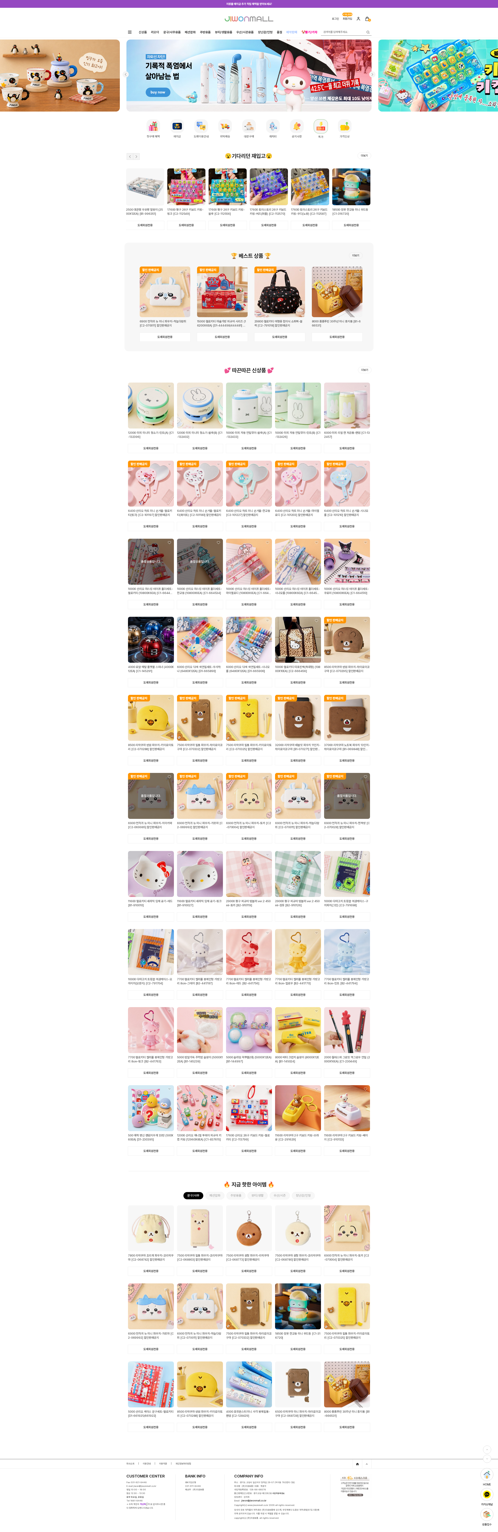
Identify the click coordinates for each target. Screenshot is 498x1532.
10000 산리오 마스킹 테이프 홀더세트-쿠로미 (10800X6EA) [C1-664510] (346, 591)
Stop (367, 165)
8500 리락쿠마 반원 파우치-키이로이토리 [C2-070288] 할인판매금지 (151, 747)
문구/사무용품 (172, 32)
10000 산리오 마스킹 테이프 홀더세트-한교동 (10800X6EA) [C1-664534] (199, 591)
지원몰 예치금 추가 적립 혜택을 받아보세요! (249, 3)
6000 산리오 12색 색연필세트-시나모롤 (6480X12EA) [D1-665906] (248, 669)
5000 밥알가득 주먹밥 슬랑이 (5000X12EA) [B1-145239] (200, 1059)
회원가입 (347, 18)
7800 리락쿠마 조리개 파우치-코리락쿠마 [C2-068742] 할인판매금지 (151, 1257)
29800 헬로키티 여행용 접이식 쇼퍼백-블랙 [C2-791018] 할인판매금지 (278, 323)
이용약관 (163, 1463)
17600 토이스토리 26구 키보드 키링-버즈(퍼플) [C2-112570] (350, 212)
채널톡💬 (144, 1504)
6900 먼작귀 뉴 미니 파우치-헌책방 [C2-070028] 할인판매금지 (347, 825)
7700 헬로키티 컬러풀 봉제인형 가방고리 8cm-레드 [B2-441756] (248, 981)
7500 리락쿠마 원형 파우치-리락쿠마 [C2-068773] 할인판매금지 (247, 1257)
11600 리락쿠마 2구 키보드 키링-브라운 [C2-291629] (297, 1137)
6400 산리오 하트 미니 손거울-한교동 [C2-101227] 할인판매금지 (248, 513)
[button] (126, 74)
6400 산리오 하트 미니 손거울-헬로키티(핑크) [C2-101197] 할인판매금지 (150, 513)
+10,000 (347, 14)
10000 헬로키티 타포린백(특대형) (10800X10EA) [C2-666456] (297, 669)
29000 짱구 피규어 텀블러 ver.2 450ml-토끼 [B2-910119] (248, 903)
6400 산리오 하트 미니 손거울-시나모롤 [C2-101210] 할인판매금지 (346, 513)
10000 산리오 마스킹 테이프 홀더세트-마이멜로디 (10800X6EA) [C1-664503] (248, 591)
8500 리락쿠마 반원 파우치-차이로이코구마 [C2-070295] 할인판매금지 (347, 669)
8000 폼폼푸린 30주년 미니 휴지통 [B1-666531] (336, 323)
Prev (130, 156)
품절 (279, 32)
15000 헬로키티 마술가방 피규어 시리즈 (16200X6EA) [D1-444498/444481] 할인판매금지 (221, 324)
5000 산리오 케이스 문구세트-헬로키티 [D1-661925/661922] (151, 1414)
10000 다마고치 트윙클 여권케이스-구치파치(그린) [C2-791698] (346, 903)
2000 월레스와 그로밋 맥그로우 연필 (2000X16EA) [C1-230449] (347, 1059)
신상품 (143, 32)
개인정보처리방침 (183, 1463)
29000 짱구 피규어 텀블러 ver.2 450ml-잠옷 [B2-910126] (297, 903)
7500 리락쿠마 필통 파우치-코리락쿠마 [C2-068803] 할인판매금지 (200, 1257)
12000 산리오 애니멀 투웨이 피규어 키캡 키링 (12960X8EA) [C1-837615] (199, 1137)
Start (364, 165)
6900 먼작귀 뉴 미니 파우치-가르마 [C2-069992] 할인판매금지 (200, 825)
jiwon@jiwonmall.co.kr (253, 1500)
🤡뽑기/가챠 (309, 32)
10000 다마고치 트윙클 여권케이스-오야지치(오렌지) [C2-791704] (150, 981)
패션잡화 (190, 32)
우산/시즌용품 (245, 32)
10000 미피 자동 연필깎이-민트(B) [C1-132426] (297, 435)
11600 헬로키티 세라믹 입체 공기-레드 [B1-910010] (150, 903)
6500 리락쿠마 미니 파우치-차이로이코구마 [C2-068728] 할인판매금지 (298, 1414)
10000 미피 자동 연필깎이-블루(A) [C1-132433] (249, 435)
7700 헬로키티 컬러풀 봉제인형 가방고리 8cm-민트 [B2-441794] (346, 981)
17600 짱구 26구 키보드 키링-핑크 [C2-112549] (268, 212)
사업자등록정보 (278, 1493)
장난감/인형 (265, 32)
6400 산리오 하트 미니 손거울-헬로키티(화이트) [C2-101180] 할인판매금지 (199, 513)
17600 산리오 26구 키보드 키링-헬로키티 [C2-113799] (248, 1137)
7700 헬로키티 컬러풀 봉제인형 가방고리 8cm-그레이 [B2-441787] (199, 981)
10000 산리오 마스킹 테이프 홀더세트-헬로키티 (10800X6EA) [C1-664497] (150, 591)
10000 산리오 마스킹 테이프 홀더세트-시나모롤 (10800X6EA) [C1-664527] (297, 591)
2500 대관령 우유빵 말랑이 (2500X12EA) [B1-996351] (227, 212)
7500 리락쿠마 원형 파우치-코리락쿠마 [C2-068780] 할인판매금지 (298, 1257)
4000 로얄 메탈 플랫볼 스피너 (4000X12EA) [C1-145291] (151, 669)
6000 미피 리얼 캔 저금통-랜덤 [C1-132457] (347, 435)
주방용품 (205, 32)
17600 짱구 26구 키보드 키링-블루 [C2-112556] (309, 212)
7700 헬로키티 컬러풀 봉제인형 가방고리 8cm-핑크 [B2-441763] (150, 1059)
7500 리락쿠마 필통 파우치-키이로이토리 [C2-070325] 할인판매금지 (249, 747)
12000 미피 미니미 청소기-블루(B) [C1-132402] (199, 435)
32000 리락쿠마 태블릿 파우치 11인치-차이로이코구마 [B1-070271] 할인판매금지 (297, 747)
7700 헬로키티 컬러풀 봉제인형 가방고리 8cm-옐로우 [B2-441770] (297, 981)
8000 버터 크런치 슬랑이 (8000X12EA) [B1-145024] (297, 1059)
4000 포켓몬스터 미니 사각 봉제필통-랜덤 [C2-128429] (248, 1414)
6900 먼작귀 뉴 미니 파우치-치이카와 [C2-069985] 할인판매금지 (150, 825)
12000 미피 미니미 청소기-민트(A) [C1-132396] (151, 435)
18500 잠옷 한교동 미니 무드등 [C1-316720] (297, 1335)
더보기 (364, 155)
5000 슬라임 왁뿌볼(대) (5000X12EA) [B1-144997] (249, 1059)
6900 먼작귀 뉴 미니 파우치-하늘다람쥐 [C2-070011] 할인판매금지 (163, 323)
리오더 (155, 32)
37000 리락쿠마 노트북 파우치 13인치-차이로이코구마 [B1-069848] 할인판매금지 (347, 747)
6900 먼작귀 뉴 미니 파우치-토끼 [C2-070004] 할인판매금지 (248, 825)
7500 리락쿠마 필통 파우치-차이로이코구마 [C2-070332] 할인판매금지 (200, 747)
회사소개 (130, 1463)
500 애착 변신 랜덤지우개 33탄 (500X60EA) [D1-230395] (150, 1137)
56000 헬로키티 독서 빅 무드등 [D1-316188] (185, 212)
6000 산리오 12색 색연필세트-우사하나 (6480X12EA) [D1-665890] (199, 669)
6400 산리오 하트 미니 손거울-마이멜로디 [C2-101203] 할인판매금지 (297, 513)
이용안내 (147, 1463)
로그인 (335, 18)
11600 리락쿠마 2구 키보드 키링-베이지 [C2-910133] (346, 1137)
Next (136, 156)
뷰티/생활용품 (223, 32)
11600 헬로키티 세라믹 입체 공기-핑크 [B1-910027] (199, 903)
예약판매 (291, 32)
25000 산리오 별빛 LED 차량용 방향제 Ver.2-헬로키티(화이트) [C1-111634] (144, 212)
